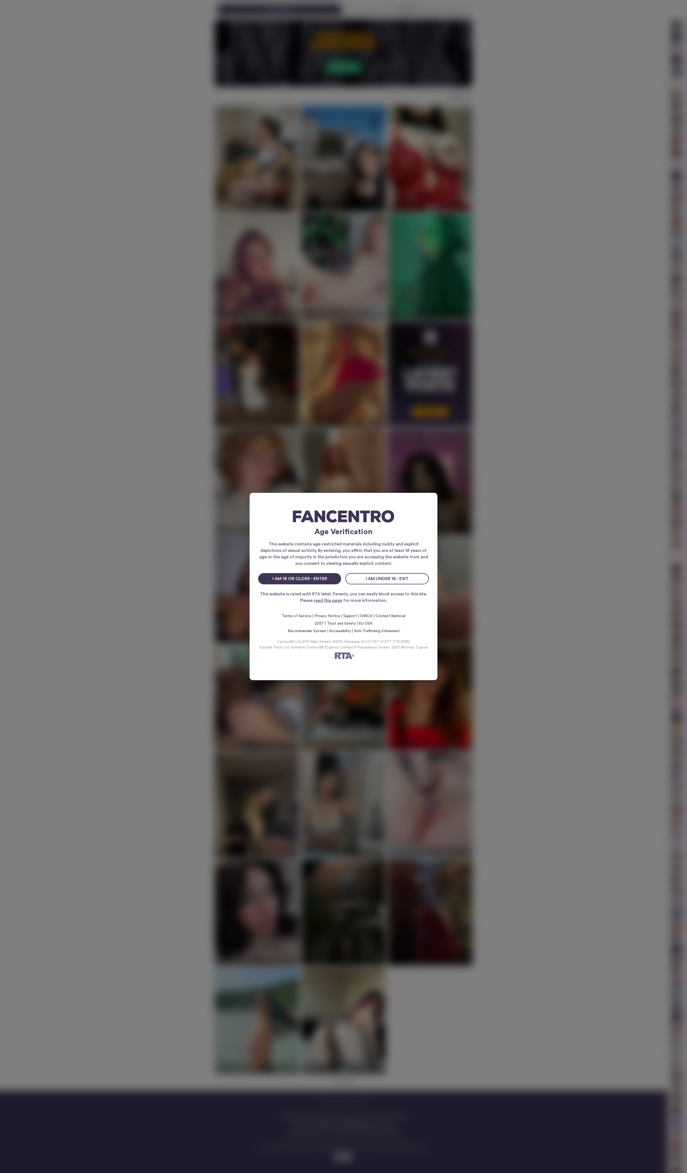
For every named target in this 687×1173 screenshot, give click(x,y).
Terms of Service (296, 616)
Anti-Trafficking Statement (377, 631)
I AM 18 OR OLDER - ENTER (299, 579)
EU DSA (365, 623)
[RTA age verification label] (343, 656)
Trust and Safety (341, 623)
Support (350, 616)
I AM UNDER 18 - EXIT (387, 579)
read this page (328, 600)
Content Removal (390, 616)
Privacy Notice (327, 616)
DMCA (366, 616)
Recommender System (307, 631)
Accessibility (340, 631)
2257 (319, 623)
